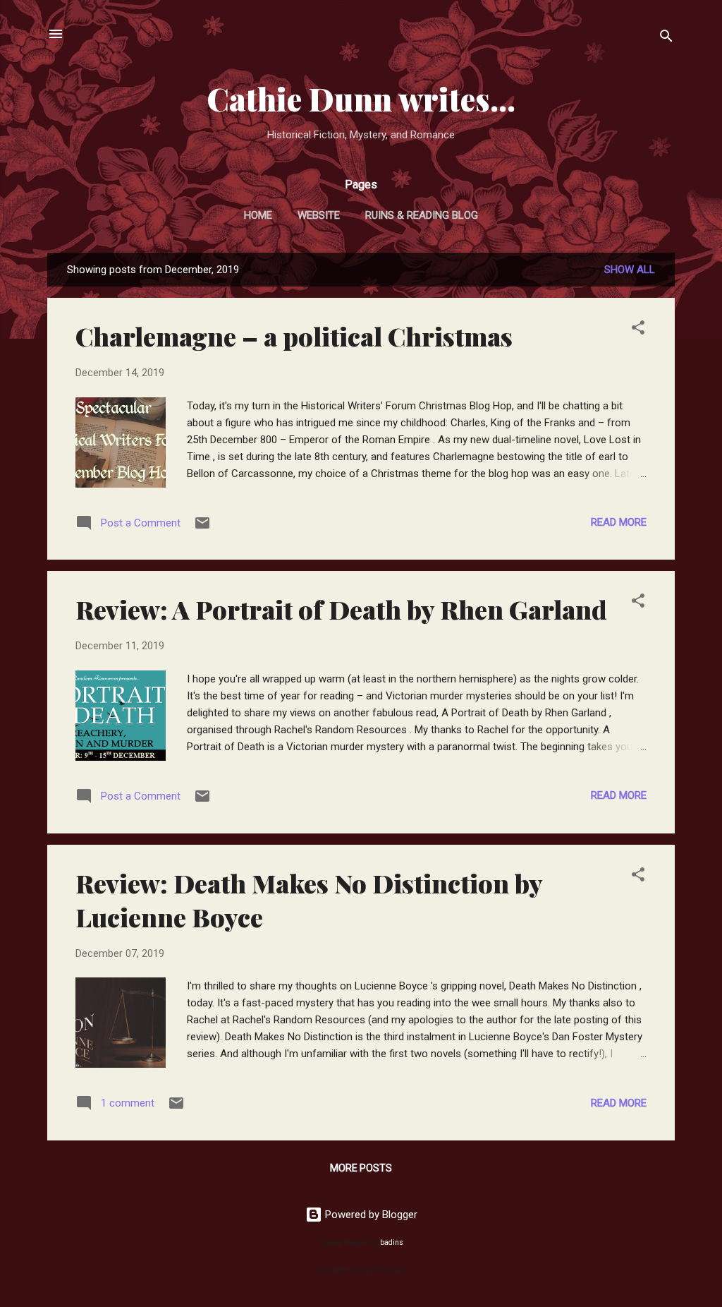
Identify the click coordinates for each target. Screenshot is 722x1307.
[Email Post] (202, 528)
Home (258, 215)
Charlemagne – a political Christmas (294, 336)
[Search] (666, 38)
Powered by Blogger (369, 1214)
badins (391, 1242)
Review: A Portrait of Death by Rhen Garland (341, 609)
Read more (619, 522)
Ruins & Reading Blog (421, 215)
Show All (629, 269)
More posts (361, 1168)
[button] (638, 330)
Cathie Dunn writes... (361, 98)
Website (319, 215)
